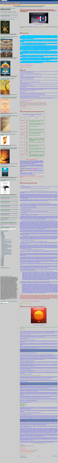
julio (2, 238)
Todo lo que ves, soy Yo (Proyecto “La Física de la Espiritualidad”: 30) (32, 306)
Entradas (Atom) (25, 457)
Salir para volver (23, 70)
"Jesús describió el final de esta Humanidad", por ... (7, 250)
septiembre (3, 237)
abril (2, 256)
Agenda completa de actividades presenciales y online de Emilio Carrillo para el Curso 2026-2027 (29, 6)
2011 (1, 264)
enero (2, 258)
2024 (1, 233)
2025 (1, 232)
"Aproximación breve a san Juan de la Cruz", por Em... (7, 242)
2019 (1, 259)
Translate (6, 303)
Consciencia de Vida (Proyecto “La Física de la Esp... (7, 245)
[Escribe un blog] (33, 30)
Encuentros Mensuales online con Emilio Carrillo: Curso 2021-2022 (32, 111)
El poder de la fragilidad (4, 243)
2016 (1, 261)
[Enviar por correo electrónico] (32, 30)
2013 (1, 263)
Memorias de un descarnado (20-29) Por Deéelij (6, 252)
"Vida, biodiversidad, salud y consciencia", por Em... (7, 247)
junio (2, 255)
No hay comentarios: (29, 30)
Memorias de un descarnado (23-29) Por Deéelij (28, 182)
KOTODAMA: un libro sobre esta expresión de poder (7, 254)
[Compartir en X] (34, 30)
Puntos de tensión (3, 251)
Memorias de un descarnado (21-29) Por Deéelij (6, 249)
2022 (1, 234)
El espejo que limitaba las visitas (5, 248)
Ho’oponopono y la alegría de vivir (5, 244)
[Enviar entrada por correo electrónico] (31, 30)
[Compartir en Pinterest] (35, 30)
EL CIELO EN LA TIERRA (11, 3)
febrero (2, 257)
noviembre (3, 236)
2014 (1, 262)
